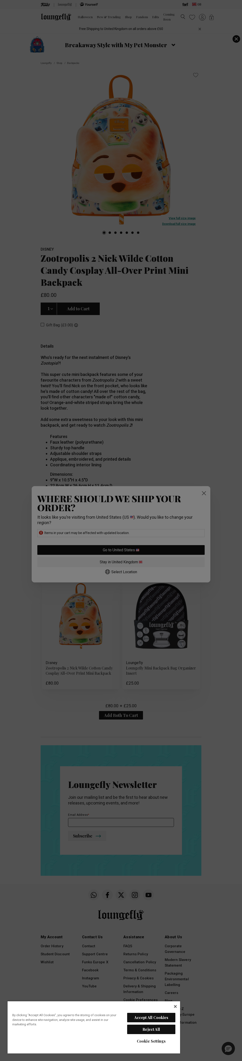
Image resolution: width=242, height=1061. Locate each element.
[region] (94, 1027)
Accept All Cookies (151, 1017)
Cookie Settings (151, 1041)
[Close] (175, 1006)
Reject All (151, 1029)
